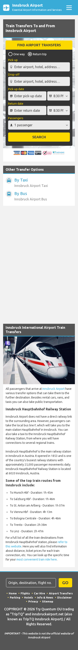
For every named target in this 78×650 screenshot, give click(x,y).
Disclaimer (64, 597)
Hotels (28, 597)
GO (65, 582)
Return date (15, 103)
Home (13, 593)
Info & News (45, 597)
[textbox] (39, 66)
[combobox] (39, 65)
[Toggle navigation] (69, 7)
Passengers (15, 118)
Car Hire (39, 593)
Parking (15, 597)
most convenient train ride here (36, 559)
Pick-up (13, 60)
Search (39, 137)
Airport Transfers (61, 593)
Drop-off (14, 74)
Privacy (33, 601)
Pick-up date (16, 89)
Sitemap (47, 601)
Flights (25, 593)
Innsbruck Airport (53, 388)
